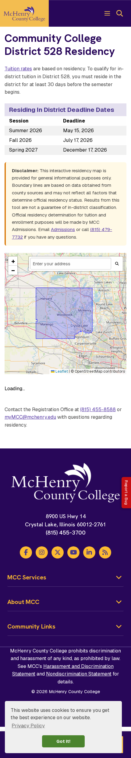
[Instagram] (42, 552)
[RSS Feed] (105, 552)
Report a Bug (126, 492)
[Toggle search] (119, 13)
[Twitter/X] (57, 552)
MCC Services (26, 577)
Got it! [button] (63, 741)
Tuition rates (18, 68)
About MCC (23, 602)
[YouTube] (73, 552)
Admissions (63, 229)
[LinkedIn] (89, 552)
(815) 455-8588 (98, 409)
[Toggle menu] (107, 13)
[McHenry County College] (24, 13)
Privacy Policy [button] (28, 726)
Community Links (31, 626)
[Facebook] (26, 552)
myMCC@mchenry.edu (30, 417)
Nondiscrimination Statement (79, 674)
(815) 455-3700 (66, 532)
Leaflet (61, 371)
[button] (12, 261)
